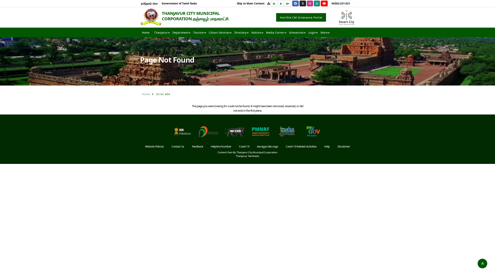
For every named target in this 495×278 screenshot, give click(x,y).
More (324, 32)
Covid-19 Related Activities (301, 146)
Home (146, 32)
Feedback (197, 146)
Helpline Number (221, 146)
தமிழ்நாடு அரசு (149, 3)
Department (180, 32)
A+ (288, 3)
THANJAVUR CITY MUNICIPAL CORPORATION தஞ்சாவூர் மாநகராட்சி (195, 15)
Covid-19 (244, 146)
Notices (256, 32)
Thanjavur (160, 32)
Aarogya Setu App (267, 146)
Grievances (296, 32)
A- (274, 3)
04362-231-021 (341, 3)
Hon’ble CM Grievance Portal (301, 17)
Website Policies (154, 146)
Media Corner (275, 32)
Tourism (198, 32)
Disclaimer (344, 146)
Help (327, 146)
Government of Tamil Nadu (179, 3)
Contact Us (178, 146)
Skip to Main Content (251, 3)
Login (312, 32)
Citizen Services (219, 32)
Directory (240, 32)
